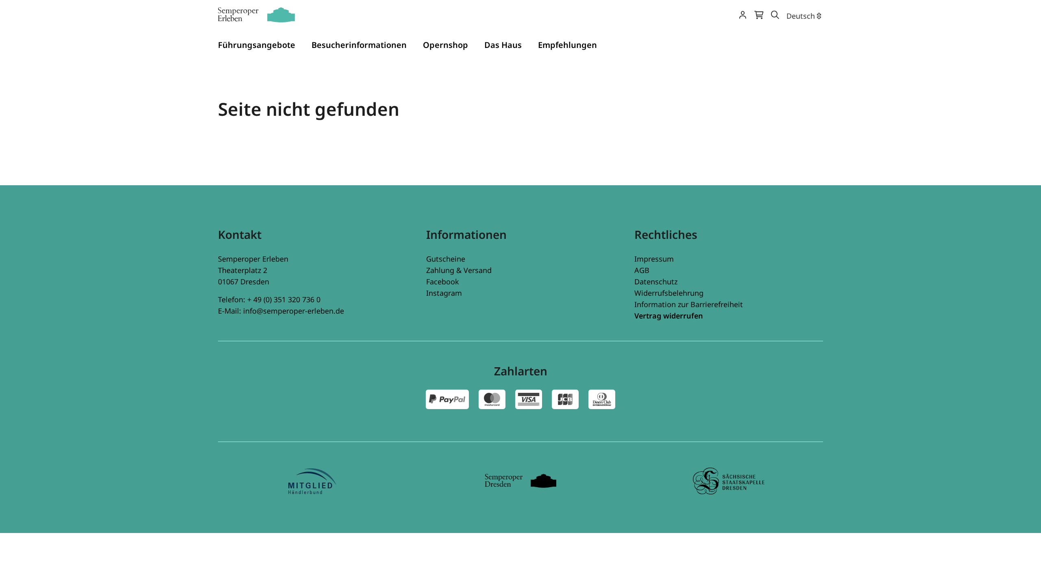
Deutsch (800, 16)
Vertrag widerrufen (668, 316)
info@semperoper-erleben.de (293, 311)
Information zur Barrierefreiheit (688, 304)
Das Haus (503, 44)
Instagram (444, 293)
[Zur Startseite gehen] (256, 14)
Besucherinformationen (359, 44)
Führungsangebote (256, 44)
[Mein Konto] (742, 16)
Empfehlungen (567, 44)
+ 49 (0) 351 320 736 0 (283, 299)
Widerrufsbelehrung (668, 293)
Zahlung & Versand (459, 270)
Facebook (442, 281)
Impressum (654, 259)
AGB (641, 270)
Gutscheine (445, 259)
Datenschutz (655, 281)
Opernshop (445, 44)
